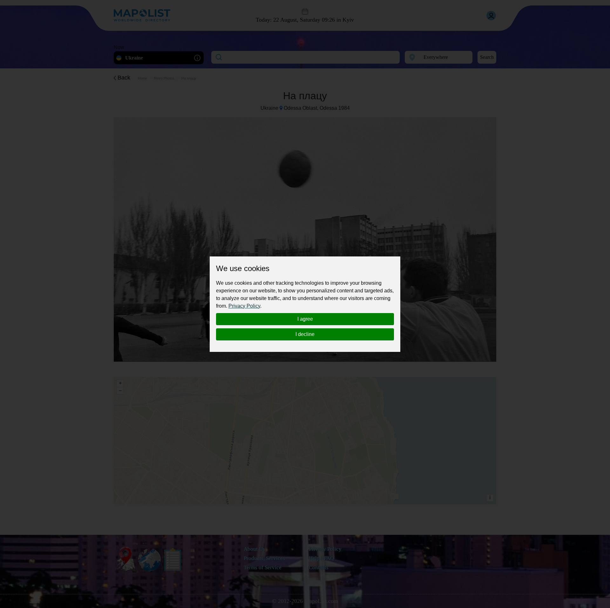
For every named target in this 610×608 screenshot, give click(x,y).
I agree (305, 319)
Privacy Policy (244, 306)
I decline (305, 334)
